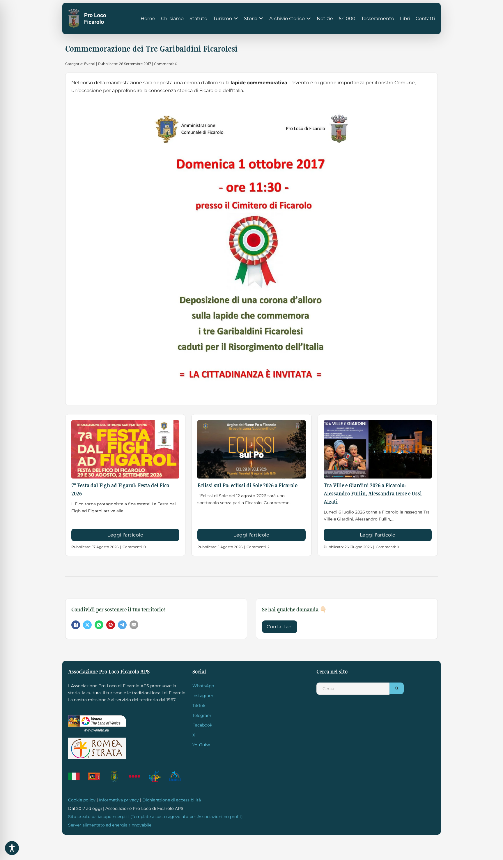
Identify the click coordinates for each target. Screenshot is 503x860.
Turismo (222, 18)
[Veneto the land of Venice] (97, 723)
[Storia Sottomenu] (261, 18)
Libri (405, 18)
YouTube (201, 745)
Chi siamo (172, 18)
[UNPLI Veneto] (157, 776)
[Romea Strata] (97, 748)
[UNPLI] (177, 776)
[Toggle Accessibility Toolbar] (12, 848)
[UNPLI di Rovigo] (137, 776)
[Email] (134, 624)
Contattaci (280, 626)
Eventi (89, 63)
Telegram (201, 715)
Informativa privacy (119, 800)
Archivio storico (287, 18)
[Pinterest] (110, 624)
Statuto (198, 18)
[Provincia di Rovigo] (117, 776)
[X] (87, 624)
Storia (250, 18)
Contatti (425, 18)
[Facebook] (75, 624)
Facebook (202, 725)
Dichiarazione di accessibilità (171, 800)
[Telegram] (122, 624)
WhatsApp (203, 685)
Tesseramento (377, 18)
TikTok (198, 705)
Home (148, 18)
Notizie (325, 18)
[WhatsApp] (99, 624)
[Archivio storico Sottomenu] (308, 18)
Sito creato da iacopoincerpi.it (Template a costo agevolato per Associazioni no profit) (155, 816)
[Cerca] (396, 688)
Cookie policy (81, 800)
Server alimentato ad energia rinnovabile (109, 825)
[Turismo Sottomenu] (235, 18)
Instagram (202, 695)
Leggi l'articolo (125, 535)
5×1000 (347, 18)
